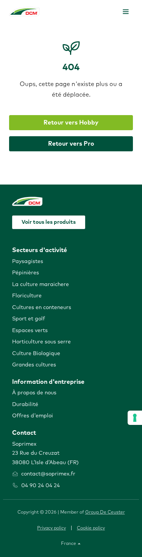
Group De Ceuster (105, 512)
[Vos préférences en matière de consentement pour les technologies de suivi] (135, 418)
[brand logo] (24, 11)
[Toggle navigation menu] (126, 11)
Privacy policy (51, 528)
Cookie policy (91, 528)
